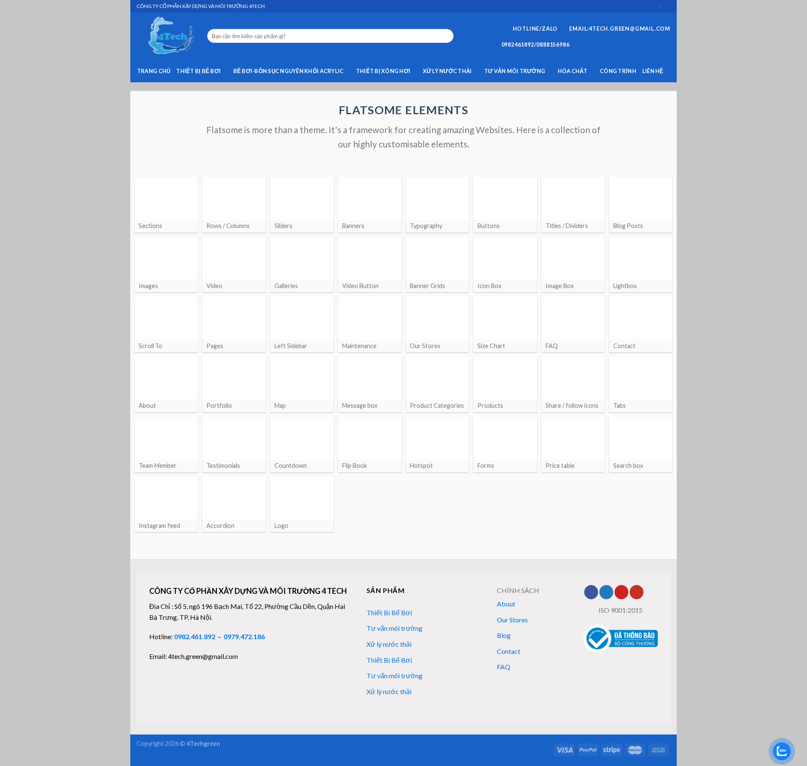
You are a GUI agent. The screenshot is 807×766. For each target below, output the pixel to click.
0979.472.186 (244, 636)
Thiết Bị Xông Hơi (383, 71)
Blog (504, 635)
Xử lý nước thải (447, 71)
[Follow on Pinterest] (621, 592)
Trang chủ (153, 71)
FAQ (503, 667)
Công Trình (618, 71)
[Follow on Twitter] (606, 592)
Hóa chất (573, 71)
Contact (508, 651)
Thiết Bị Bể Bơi (198, 71)
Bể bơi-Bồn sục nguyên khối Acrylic (288, 71)
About (506, 604)
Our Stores (512, 620)
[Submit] (446, 36)
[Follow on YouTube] (636, 592)
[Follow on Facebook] (591, 592)
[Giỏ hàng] (653, 6)
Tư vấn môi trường (514, 71)
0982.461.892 (194, 636)
